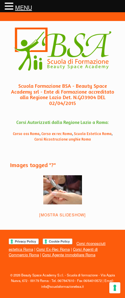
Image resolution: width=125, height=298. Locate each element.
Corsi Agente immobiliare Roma (68, 254)
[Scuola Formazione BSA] (62, 49)
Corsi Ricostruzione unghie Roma (62, 139)
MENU (23, 7)
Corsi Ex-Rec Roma (53, 249)
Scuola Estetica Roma (93, 133)
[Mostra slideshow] (62, 215)
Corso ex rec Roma (56, 133)
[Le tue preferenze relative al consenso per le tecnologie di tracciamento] (114, 287)
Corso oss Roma (26, 133)
